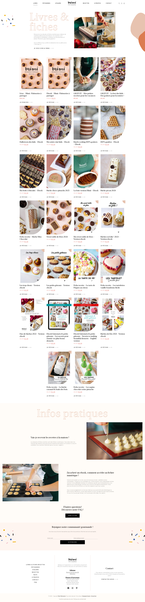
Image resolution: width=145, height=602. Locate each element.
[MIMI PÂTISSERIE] (72, 3)
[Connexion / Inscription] (121, 3)
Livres (35, 3)
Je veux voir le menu (42, 48)
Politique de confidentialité (80, 599)
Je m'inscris (24, 102)
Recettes (86, 3)
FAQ (35, 582)
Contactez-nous (107, 579)
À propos (97, 3)
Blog (35, 574)
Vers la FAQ (72, 515)
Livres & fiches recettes (35, 564)
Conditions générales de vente (66, 599)
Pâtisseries (46, 3)
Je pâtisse (50, 102)
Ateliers (58, 3)
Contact (109, 3)
